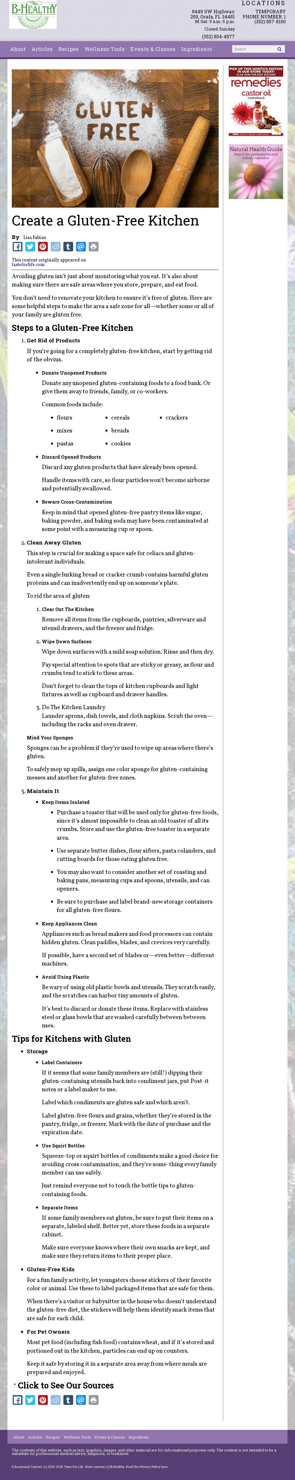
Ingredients (196, 48)
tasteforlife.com (28, 265)
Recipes (68, 48)
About (18, 48)
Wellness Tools (104, 48)
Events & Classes (153, 48)
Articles (42, 48)
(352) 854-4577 (218, 36)
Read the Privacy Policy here (147, 1467)
